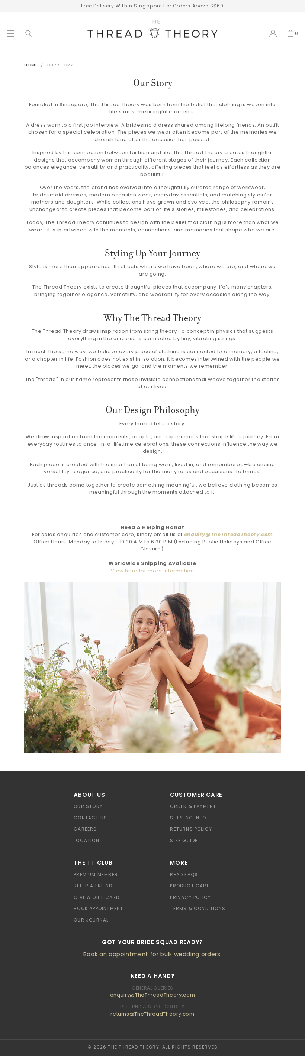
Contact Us (90, 818)
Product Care (189, 886)
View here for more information (152, 570)
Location (86, 840)
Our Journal (91, 920)
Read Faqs (184, 874)
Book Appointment (98, 908)
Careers (85, 829)
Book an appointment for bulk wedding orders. (152, 954)
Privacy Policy (190, 897)
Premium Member (96, 874)
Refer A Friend (93, 886)
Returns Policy (191, 829)
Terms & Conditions (197, 908)
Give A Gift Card (96, 897)
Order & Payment (193, 806)
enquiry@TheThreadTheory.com (228, 534)
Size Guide (184, 840)
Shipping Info (188, 818)
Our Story (88, 806)
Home (31, 65)
